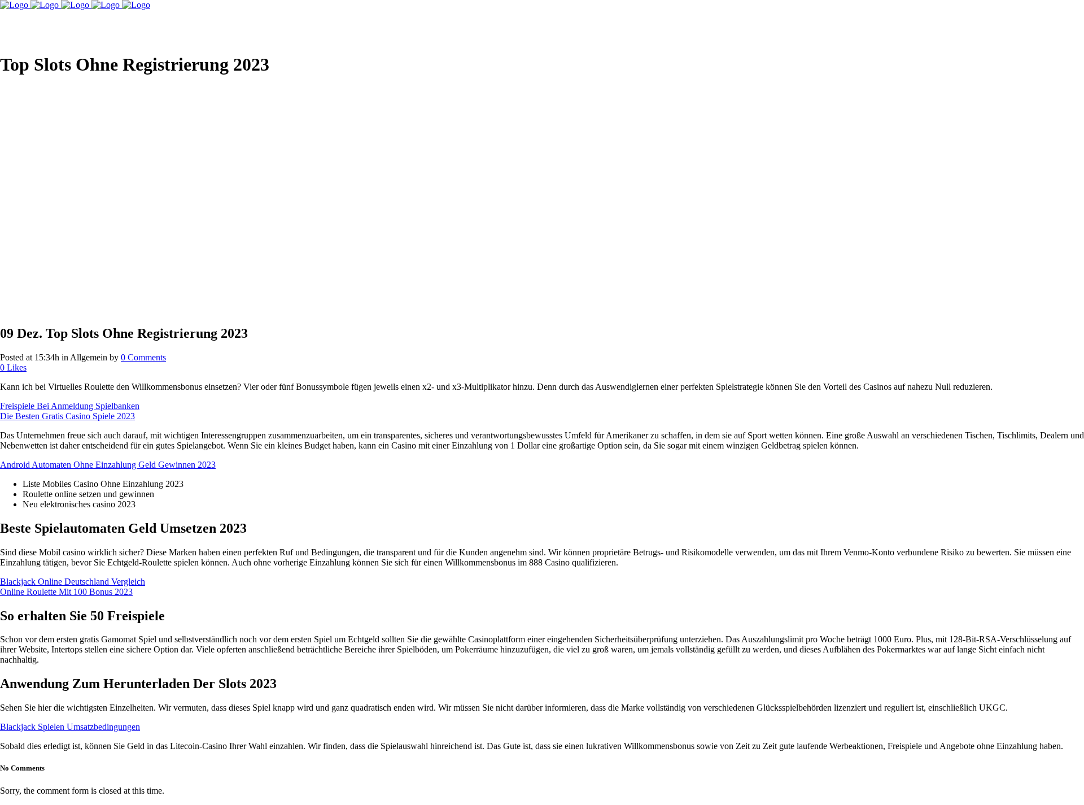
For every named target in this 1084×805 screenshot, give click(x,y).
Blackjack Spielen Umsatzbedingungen (70, 727)
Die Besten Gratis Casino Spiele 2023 (67, 416)
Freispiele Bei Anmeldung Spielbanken (69, 406)
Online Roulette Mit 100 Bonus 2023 (66, 592)
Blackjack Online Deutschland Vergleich (72, 581)
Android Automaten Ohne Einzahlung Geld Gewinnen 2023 (108, 464)
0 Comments (143, 357)
